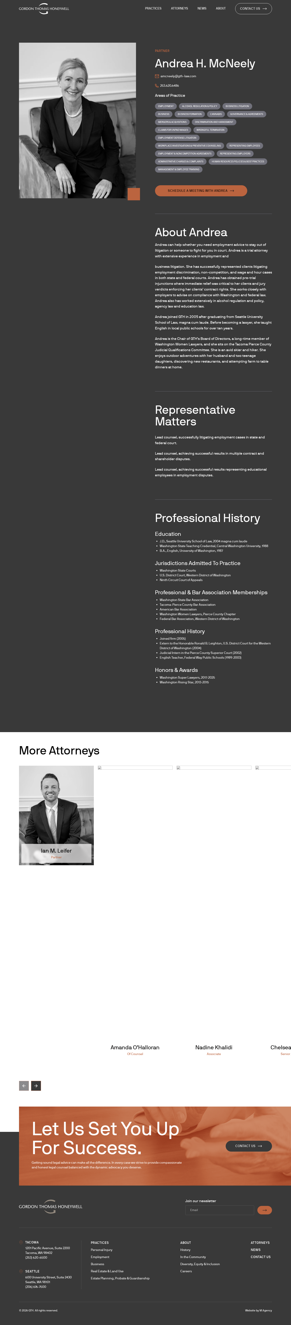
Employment (166, 106)
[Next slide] (36, 1086)
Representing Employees (244, 145)
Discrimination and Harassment (214, 122)
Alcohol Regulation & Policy (199, 106)
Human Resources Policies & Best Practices (238, 161)
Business (163, 114)
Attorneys (260, 1243)
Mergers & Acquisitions (172, 122)
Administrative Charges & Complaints (180, 161)
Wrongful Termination (210, 130)
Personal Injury (101, 1250)
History (185, 1250)
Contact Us (250, 8)
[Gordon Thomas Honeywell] (44, 8)
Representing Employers (235, 153)
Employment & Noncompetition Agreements (184, 153)
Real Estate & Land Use (107, 1271)
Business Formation (190, 114)
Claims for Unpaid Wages (173, 130)
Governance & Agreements (246, 114)
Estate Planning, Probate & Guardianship (120, 1278)
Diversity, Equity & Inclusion (200, 1264)
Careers (186, 1271)
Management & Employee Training (178, 169)
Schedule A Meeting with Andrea (198, 191)
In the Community (193, 1257)
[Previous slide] (24, 1086)
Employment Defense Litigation (177, 137)
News (256, 1250)
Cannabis (216, 114)
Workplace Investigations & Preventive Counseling (189, 145)
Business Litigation (237, 106)
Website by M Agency (258, 1310)
